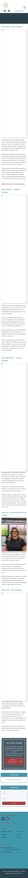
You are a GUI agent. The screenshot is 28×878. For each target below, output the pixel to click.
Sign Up (14, 803)
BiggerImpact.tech (14, 875)
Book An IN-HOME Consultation (14, 780)
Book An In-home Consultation (10, 823)
